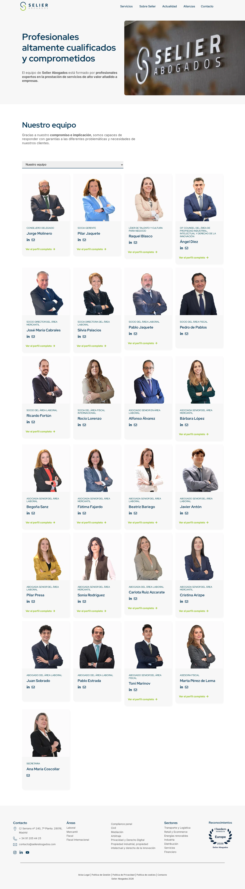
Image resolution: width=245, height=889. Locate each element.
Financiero (170, 851)
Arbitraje (116, 835)
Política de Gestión (101, 874)
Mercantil (72, 831)
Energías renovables (176, 835)
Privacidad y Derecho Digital (127, 839)
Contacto (162, 874)
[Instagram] (15, 852)
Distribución (171, 843)
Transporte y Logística (177, 827)
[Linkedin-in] (28, 239)
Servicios (169, 847)
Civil (113, 827)
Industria (169, 839)
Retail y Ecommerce (175, 831)
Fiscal (70, 835)
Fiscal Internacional (78, 839)
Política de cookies (146, 874)
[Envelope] (33, 239)
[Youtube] (27, 852)
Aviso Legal (84, 874)
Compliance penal (121, 823)
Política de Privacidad (123, 874)
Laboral (71, 827)
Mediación (117, 831)
